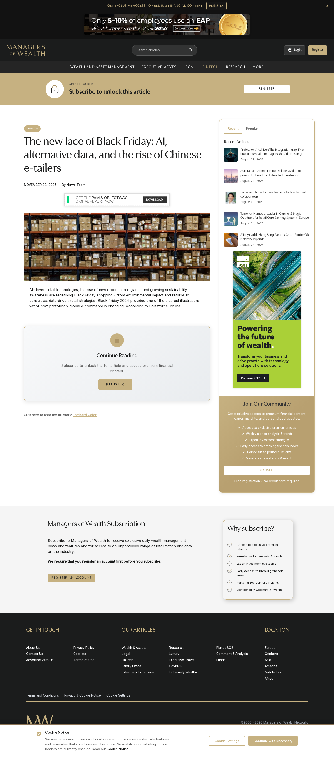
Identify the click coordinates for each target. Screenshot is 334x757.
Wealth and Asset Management (102, 67)
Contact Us (34, 654)
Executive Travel (181, 660)
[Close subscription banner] (327, 6)
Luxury (174, 654)
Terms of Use (84, 660)
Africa (269, 678)
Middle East (273, 672)
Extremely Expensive (138, 672)
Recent (233, 128)
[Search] (191, 50)
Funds (221, 660)
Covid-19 (176, 666)
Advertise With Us (40, 660)
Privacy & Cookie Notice (82, 695)
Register (216, 6)
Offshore (271, 654)
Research (236, 67)
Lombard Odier (85, 415)
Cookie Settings (227, 741)
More (258, 67)
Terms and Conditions (42, 695)
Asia (268, 660)
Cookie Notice (118, 749)
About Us (33, 647)
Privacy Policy (84, 647)
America (271, 666)
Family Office (131, 666)
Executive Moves (159, 67)
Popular (252, 128)
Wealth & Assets (134, 647)
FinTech (210, 67)
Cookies (79, 654)
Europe (270, 647)
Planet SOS (224, 647)
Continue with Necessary (273, 741)
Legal (189, 67)
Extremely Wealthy (183, 672)
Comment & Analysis (232, 654)
